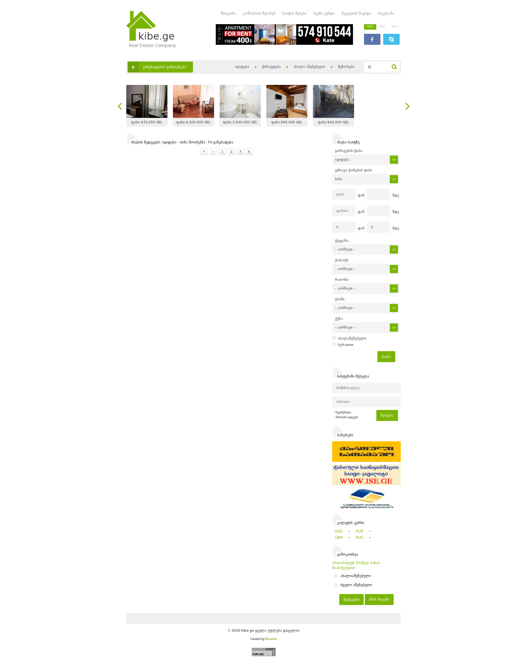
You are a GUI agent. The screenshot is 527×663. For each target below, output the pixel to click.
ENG (382, 26)
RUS (395, 26)
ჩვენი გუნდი (324, 13)
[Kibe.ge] (151, 47)
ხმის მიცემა (379, 599)
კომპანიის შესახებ (259, 13)
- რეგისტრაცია (342, 412)
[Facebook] (372, 40)
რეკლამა (386, 13)
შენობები (346, 67)
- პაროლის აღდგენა (345, 417)
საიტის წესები (294, 13)
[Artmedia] (263, 639)
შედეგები (351, 599)
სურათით (346, 344)
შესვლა (387, 415)
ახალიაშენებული (355, 576)
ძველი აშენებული (356, 585)
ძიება (386, 356)
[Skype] (391, 40)
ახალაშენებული (352, 338)
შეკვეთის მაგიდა (356, 13)
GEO (370, 26)
